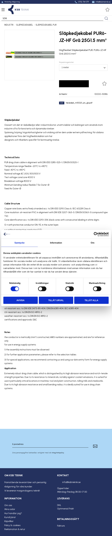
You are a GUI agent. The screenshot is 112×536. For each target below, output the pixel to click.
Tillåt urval (56, 300)
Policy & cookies (12, 525)
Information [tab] (56, 242)
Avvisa (20, 300)
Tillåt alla (91, 300)
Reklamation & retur (14, 529)
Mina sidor (9, 509)
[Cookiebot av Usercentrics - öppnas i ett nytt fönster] (96, 234)
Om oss (8, 505)
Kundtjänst (10, 517)
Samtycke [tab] (19, 242)
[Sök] (106, 18)
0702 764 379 (82, 2)
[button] (2, 10)
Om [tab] (92, 242)
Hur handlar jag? (13, 513)
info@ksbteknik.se (101, 2)
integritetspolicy (58, 453)
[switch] (42, 288)
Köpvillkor (8, 521)
